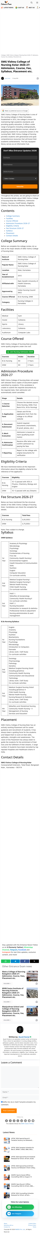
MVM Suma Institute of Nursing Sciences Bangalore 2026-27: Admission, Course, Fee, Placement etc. (13, 993)
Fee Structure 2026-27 (15, 228)
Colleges (3, 55)
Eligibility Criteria (12, 226)
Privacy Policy (32, 1225)
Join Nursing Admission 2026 (21, 352)
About (5, 1223)
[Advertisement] (20, 33)
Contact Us (7, 1227)
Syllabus (9, 231)
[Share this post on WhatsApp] (5, 961)
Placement (10, 233)
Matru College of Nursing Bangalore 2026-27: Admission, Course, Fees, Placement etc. (13, 975)
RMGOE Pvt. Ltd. (20, 1229)
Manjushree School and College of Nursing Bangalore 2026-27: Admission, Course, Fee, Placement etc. (13, 1011)
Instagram (6, 952)
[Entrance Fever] (6, 3)
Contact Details (12, 236)
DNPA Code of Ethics (27, 1123)
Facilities (9, 218)
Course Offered (12, 221)
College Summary (13, 216)
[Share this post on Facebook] (24, 961)
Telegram (13, 950)
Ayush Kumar (7, 78)
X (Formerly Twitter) (15, 947)
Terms (34, 1227)
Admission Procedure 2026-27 (18, 223)
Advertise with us (8, 1225)
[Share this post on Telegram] (15, 961)
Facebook (22, 950)
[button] (31, 3)
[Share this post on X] (34, 961)
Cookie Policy (32, 1223)
